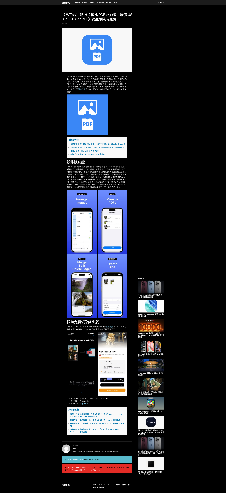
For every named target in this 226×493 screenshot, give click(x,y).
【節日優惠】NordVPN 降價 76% (84, 151)
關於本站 (101, 487)
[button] (161, 2)
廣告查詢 (123, 485)
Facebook (88, 470)
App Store (84, 403)
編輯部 (118, 485)
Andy (74, 449)
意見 (129, 485)
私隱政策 (95, 487)
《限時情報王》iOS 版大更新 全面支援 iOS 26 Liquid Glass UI (98, 144)
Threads (96, 470)
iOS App (95, 485)
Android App (103, 485)
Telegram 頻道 (77, 470)
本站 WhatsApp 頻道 (76, 459)
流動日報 (66, 2)
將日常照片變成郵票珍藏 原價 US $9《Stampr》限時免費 (95, 420)
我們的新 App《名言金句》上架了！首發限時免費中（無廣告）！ (97, 147)
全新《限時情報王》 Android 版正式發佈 (87, 154)
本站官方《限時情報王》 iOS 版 (79, 467)
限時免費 (82, 89)
